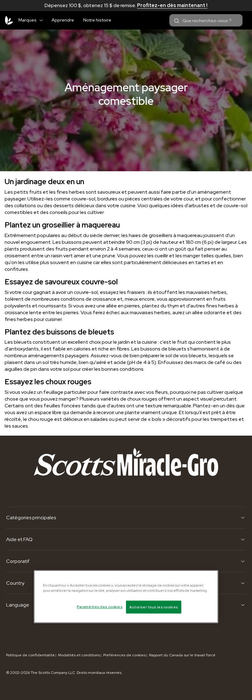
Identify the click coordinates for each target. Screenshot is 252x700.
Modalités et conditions (79, 655)
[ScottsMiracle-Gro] (9, 20)
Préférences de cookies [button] (124, 655)
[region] (126, 596)
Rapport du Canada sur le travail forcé (182, 655)
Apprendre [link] (63, 20)
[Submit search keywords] (177, 21)
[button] (43, 19)
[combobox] (205, 20)
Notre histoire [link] (97, 20)
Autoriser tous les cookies (153, 607)
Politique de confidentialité (30, 655)
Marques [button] (27, 20)
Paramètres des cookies (100, 606)
